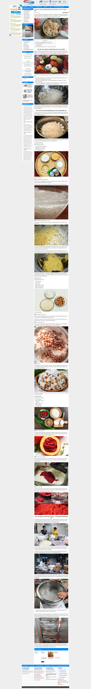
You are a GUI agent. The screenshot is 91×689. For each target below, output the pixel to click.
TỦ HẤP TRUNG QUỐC (26, 17)
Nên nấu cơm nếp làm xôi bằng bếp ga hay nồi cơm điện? (43, 42)
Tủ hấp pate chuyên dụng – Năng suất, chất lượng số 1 (27, 100)
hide (46, 40)
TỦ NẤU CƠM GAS (26, 13)
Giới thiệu (32, 665)
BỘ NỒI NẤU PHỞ (26, 45)
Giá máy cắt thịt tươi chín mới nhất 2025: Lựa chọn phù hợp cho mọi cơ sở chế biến (30, 86)
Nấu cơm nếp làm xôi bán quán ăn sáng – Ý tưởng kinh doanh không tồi (45, 46)
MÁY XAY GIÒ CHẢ (26, 46)
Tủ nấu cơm (25, 665)
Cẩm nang (47, 665)
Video (53, 665)
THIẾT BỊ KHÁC (25, 20)
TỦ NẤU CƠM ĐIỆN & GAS (27, 10)
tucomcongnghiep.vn (55, 15)
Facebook (24, 78)
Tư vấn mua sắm (40, 665)
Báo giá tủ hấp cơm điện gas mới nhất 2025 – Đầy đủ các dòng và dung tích (30, 96)
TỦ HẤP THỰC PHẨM (26, 14)
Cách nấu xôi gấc (39, 45)
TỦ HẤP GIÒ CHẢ (26, 42)
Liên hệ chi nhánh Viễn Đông (62, 665)
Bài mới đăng (25, 82)
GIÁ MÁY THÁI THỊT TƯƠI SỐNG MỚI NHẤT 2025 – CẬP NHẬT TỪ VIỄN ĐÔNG (29, 91)
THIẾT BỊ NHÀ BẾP (26, 21)
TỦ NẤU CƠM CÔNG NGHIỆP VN (28, 49)
